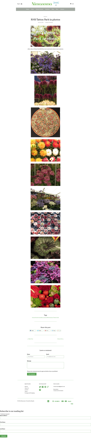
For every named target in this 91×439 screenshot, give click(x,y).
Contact (62, 9)
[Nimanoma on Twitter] (40, 387)
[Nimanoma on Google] (48, 387)
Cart (73, 3)
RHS (48, 317)
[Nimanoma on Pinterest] (45, 387)
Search (26, 386)
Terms (26, 391)
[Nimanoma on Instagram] (40, 390)
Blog (53, 9)
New (57, 9)
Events (33, 317)
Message (29, 361)
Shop (32, 9)
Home (27, 9)
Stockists (47, 9)
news (45, 16)
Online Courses (39, 9)
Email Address (3, 415)
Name (28, 354)
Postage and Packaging (30, 392)
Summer (51, 317)
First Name (2, 422)
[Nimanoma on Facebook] (43, 387)
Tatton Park (56, 317)
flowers (37, 317)
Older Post (30, 339)
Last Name (2, 428)
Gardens (41, 317)
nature (44, 317)
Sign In (19, 3)
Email (47, 354)
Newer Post (60, 339)
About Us (27, 388)
